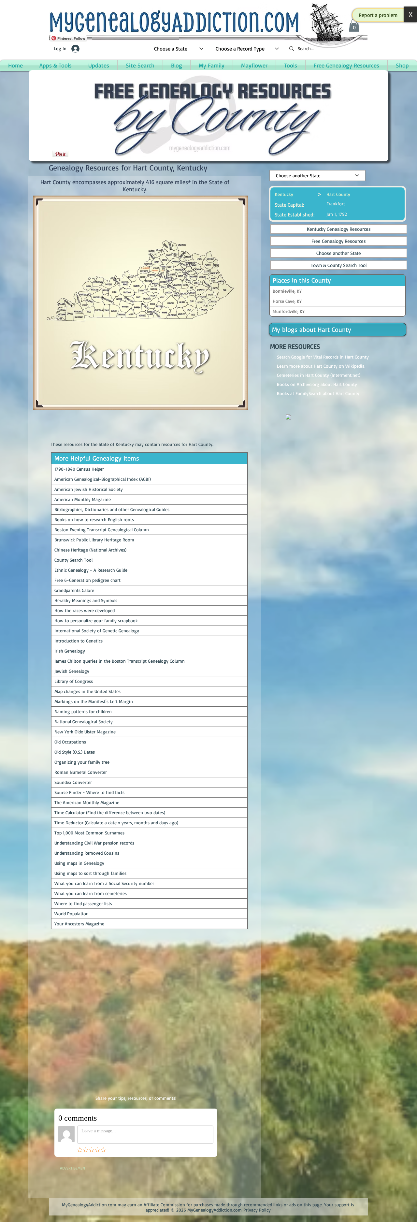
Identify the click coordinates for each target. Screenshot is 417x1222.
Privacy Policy (257, 1210)
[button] (378, 15)
